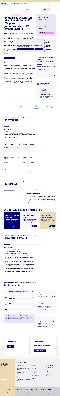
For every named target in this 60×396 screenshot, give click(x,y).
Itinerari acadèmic (38, 341)
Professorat (28, 9)
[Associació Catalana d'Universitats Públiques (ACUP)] (19, 389)
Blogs (47, 371)
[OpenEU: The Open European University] (8, 391)
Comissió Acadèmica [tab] (30, 189)
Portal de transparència (35, 376)
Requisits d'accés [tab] (7, 243)
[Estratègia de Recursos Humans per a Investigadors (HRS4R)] (3, 391)
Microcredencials (34, 368)
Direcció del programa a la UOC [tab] (20, 189)
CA (49, 3)
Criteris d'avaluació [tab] (32, 243)
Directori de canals (49, 369)
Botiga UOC (47, 377)
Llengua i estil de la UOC (35, 375)
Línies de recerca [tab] (21, 125)
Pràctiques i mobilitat (35, 369)
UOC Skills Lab (19, 376)
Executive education (20, 370)
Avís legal (32, 393)
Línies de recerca (11, 341)
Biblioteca (33, 365)
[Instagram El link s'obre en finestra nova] (46, 365)
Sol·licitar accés (46, 9)
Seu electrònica (34, 378)
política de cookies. (27, 46)
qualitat (42, 84)
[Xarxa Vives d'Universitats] (26, 389)
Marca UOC (47, 375)
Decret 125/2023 (21, 318)
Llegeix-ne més (6, 53)
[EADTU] (49, 389)
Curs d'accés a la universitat (21, 381)
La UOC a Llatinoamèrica (49, 372)
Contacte (58, 0)
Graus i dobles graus (20, 365)
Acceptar (21, 49)
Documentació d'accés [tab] (24, 243)
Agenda (55, 0)
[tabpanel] (30, 152)
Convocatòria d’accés (36, 9)
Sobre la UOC (49, 0)
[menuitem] (13, 9)
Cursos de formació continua (21, 373)
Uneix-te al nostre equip (35, 372)
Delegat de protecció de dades (45, 393)
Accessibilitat (52, 393)
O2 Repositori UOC (34, 374)
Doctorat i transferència (20, 372)
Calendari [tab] (38, 243)
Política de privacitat (37, 393)
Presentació (13, 9)
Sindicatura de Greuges (27, 393)
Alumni (45, 0)
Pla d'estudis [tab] (6, 125)
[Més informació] (44, 28)
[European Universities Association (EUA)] (43, 389)
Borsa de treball (34, 371)
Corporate (42, 0)
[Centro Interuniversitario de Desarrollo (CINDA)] (38, 389)
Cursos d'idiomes (19, 375)
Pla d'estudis (21, 9)
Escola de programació (20, 377)
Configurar (39, 49)
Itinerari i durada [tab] (13, 125)
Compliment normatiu (20, 393)
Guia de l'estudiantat (35, 366)
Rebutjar (30, 49)
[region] (30, 46)
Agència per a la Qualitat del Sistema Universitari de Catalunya (46, 97)
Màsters (18, 366)
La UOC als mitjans (49, 374)
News (52, 0)
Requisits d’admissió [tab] (15, 243)
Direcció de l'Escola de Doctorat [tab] (9, 189)
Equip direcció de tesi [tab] (38, 189)
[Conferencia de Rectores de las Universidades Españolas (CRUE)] (32, 389)
